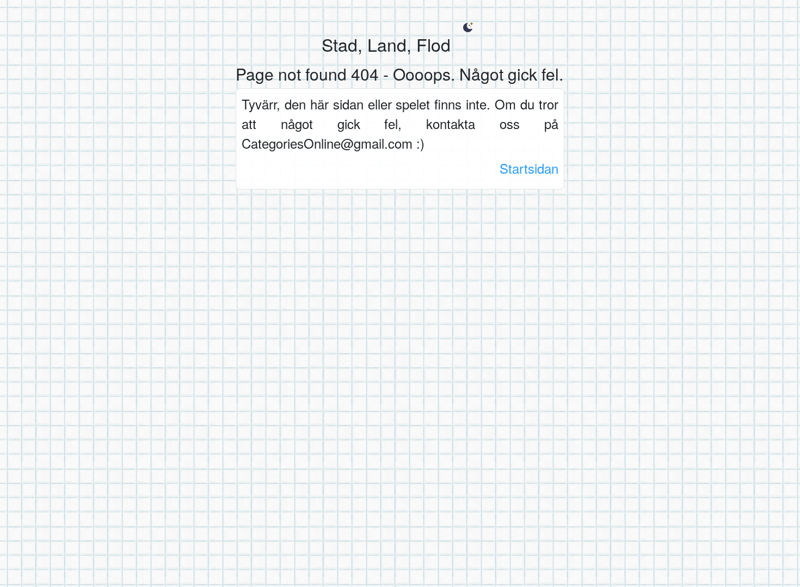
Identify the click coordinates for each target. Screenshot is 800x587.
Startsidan (529, 168)
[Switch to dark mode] (468, 26)
